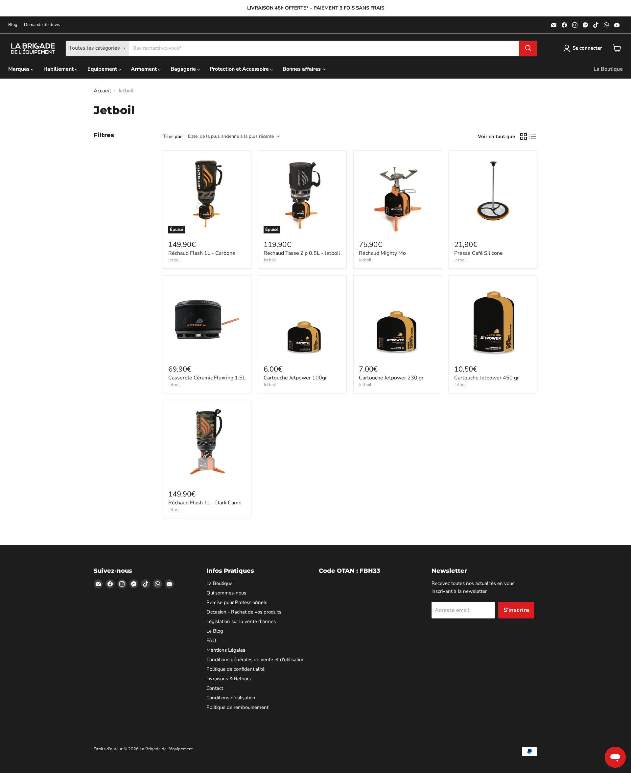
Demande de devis (42, 24)
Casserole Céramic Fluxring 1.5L (206, 377)
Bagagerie (184, 69)
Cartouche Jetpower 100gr (295, 377)
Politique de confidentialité (235, 669)
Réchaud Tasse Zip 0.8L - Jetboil (302, 253)
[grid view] (523, 136)
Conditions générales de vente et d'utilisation (255, 659)
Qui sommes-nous (226, 593)
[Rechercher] (528, 48)
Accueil (102, 91)
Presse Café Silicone (478, 253)
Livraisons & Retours (228, 678)
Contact (214, 688)
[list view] (532, 136)
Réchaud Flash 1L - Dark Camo (205, 502)
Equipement (102, 69)
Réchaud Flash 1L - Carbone (201, 253)
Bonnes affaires (302, 69)
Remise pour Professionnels (236, 602)
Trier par (172, 136)
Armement (144, 69)
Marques (19, 69)
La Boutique (608, 69)
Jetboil (174, 260)
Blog (12, 24)
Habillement (59, 69)
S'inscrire (516, 610)
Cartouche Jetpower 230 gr (391, 377)
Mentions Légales (225, 650)
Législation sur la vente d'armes (241, 621)
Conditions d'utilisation (230, 697)
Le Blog (214, 631)
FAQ (211, 640)
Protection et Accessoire (240, 69)
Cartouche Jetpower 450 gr (486, 377)
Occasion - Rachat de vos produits (243, 612)
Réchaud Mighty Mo (382, 253)
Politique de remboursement (237, 707)
